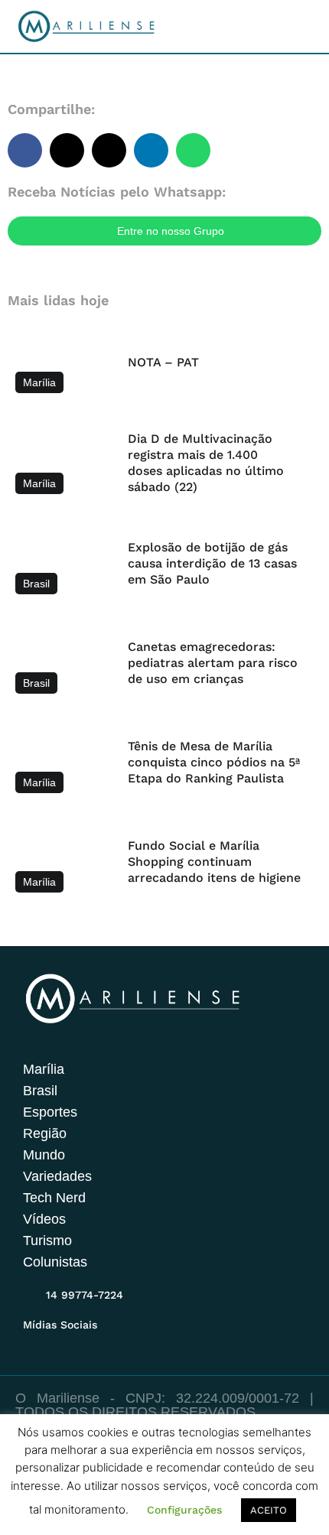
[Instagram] (32, 1343)
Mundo (44, 1155)
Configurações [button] (184, 1510)
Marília (43, 1069)
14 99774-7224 (84, 1295)
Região (45, 1133)
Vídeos (44, 1219)
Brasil (40, 1090)
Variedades (57, 1176)
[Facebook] (62, 1343)
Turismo (47, 1240)
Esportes (50, 1112)
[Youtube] (92, 1343)
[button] (25, 150)
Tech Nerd (54, 1197)
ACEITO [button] (268, 1510)
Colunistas (55, 1262)
